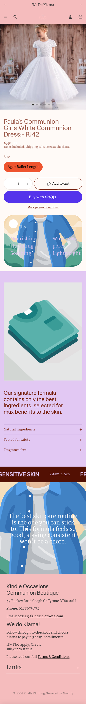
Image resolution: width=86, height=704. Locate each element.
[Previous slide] (5, 5)
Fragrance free (15, 450)
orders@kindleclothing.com (40, 616)
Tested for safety (17, 440)
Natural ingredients (19, 429)
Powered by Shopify (59, 693)
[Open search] (15, 17)
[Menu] (5, 17)
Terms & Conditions (53, 657)
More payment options (43, 208)
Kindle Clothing (34, 693)
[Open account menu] (70, 17)
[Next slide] (81, 5)
